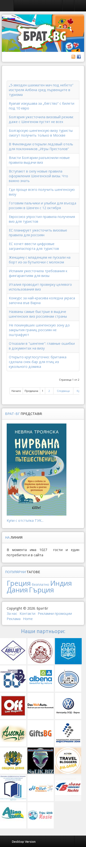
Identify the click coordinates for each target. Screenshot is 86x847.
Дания (17, 589)
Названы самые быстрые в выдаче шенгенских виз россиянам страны (38, 314)
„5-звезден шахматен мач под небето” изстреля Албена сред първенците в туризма (41, 90)
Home (28, 618)
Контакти (27, 613)
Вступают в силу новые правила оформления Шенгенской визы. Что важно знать (38, 176)
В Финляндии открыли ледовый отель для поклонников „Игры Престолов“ (41, 146)
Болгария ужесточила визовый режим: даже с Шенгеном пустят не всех (41, 119)
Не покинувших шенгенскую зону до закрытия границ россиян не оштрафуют (39, 330)
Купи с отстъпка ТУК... (25, 520)
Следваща (63, 391)
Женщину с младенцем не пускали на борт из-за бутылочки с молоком (39, 259)
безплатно (40, 584)
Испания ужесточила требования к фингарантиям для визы (38, 273)
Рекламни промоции (55, 613)
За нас (12, 613)
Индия (61, 583)
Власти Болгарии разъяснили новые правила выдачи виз (39, 160)
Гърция (41, 589)
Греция (19, 583)
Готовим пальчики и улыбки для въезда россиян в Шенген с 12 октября (42, 205)
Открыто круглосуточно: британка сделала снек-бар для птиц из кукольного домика (37, 362)
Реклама (14, 618)
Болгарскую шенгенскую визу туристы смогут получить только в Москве (41, 133)
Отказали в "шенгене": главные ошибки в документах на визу (42, 345)
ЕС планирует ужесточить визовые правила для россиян (38, 232)
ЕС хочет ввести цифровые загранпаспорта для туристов (34, 246)
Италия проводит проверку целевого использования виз (40, 286)
